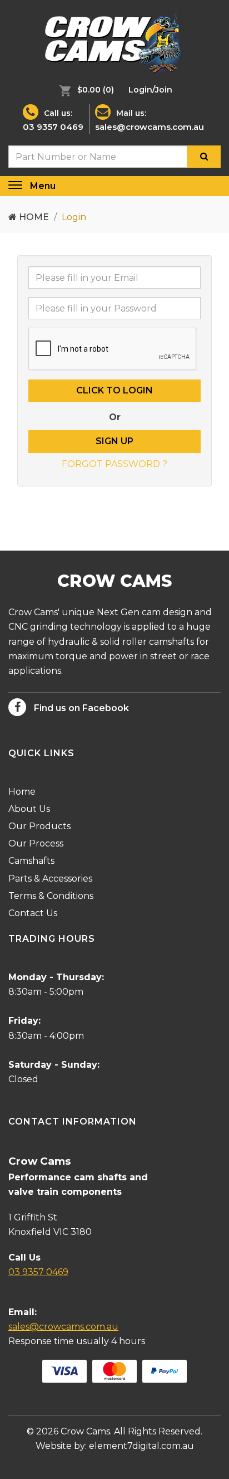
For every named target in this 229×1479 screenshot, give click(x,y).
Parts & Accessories (50, 878)
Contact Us (32, 913)
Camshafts (31, 860)
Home (33, 217)
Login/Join (150, 90)
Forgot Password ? (114, 464)
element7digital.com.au (141, 1446)
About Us (29, 809)
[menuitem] (84, 90)
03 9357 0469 (53, 126)
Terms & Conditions (50, 896)
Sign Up (114, 441)
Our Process (35, 843)
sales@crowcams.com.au (149, 126)
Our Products (39, 826)
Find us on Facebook (80, 708)
